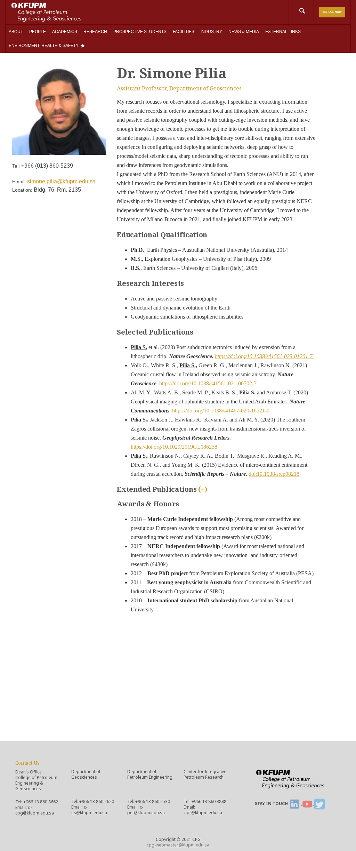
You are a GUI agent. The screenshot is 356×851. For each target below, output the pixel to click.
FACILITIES (183, 31)
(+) (202, 489)
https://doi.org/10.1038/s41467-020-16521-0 (220, 411)
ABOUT (16, 31)
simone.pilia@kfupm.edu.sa (61, 181)
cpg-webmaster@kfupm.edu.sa (178, 845)
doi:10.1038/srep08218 (274, 474)
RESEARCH (95, 31)
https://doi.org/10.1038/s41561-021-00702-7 (208, 383)
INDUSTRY (211, 31)
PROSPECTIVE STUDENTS (140, 31)
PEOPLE (37, 31)
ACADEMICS (64, 31)
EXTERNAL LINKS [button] (283, 31)
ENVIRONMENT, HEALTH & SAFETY (44, 45)
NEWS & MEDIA (243, 31)
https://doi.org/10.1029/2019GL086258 (174, 447)
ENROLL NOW (332, 12)
